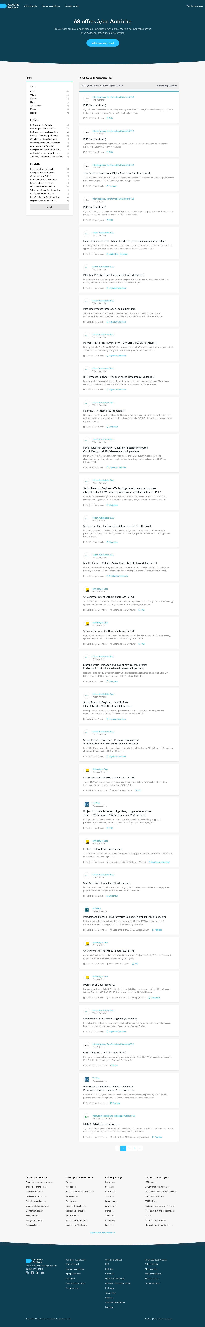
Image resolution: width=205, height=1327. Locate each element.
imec (148, 1215)
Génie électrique (34, 1191)
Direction (109, 1307)
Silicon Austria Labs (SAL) (103, 232)
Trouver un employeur (51, 5)
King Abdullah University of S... (159, 1225)
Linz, (94, 99)
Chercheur (113, 426)
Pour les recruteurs (195, 5)
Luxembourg (111, 1201)
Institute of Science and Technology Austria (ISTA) (113, 1115)
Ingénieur (109, 1297)
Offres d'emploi (151, 1264)
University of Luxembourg (157, 1186)
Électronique (33, 1215)
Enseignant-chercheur (160, 861)
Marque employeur (153, 1273)
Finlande (110, 1220)
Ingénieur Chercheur (117, 287)
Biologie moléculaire (36, 1201)
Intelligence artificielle (36, 1186)
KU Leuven (151, 1181)
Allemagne (110, 1205)
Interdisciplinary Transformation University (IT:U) (113, 97)
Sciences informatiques (37, 1205)
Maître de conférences (115, 1278)
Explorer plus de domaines (101, 1232)
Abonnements (151, 1268)
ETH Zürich (151, 1201)
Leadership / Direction (118, 253)
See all (49, 206)
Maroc (109, 1210)
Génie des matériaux (36, 1196)
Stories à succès (152, 1278)
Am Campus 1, (99, 1118)
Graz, (94, 520)
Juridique (148, 1319)
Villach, (95, 235)
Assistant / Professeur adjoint (80, 1191)
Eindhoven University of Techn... (160, 1205)
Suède (109, 1186)
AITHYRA (96, 908)
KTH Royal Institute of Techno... (160, 1210)
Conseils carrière (72, 5)
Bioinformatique (34, 1210)
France (109, 1225)
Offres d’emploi (30, 5)
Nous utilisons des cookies (163, 1319)
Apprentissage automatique (39, 1181)
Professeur (155, 997)
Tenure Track (72, 1215)
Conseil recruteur (152, 1283)
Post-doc (109, 1268)
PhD (110, 118)
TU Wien (96, 803)
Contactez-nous (72, 1288)
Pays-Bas (110, 1191)
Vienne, (95, 805)
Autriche (100, 99)
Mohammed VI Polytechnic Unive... (161, 1191)
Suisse (109, 1196)
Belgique (110, 1181)
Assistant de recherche (118, 575)
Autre (114, 1065)
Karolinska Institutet (155, 1196)
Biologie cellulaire (35, 1220)
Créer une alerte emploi (104, 43)
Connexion (70, 1278)
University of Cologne (155, 1220)
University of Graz (100, 588)
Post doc (112, 186)
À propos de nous (73, 1273)
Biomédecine (33, 1225)
